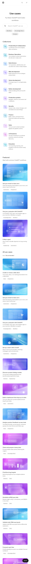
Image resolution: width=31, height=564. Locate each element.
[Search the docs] (22, 2)
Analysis (15, 34)
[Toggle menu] (27, 2)
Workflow (9, 30)
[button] (10, 255)
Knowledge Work (19, 30)
